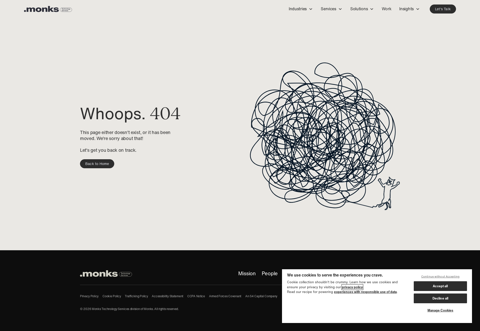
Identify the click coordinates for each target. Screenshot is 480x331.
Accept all (440, 286)
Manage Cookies (441, 310)
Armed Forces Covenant (225, 296)
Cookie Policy (111, 296)
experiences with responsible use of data (365, 292)
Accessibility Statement (167, 296)
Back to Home (97, 163)
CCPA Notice (196, 296)
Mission (247, 273)
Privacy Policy (89, 296)
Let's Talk (443, 9)
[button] (301, 9)
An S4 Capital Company (261, 296)
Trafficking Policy (136, 296)
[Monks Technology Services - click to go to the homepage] (48, 9)
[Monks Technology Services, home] (106, 273)
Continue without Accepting (440, 276)
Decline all (440, 298)
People (270, 273)
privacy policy (352, 287)
